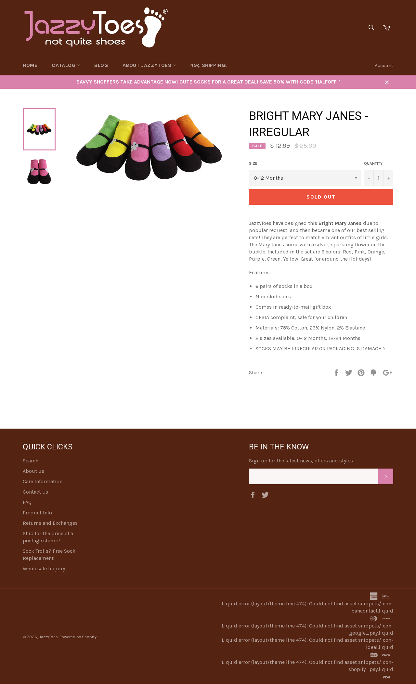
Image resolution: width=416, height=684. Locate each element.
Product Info (37, 513)
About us (33, 471)
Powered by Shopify (78, 636)
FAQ (27, 502)
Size (253, 163)
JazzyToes (48, 636)
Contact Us (35, 492)
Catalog (64, 65)
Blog (101, 65)
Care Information (42, 481)
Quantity (373, 163)
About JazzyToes (148, 65)
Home (30, 65)
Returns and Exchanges (50, 523)
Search (30, 461)
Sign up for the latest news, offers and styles (301, 461)
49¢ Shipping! (208, 65)
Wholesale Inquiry (44, 568)
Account (384, 65)
